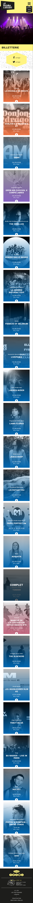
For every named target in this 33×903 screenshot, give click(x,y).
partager (18, 57)
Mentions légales (16, 900)
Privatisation (16, 898)
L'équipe (16, 894)
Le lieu (16, 890)
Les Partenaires (16, 892)
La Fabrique (16, 871)
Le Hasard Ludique (7, 5)
